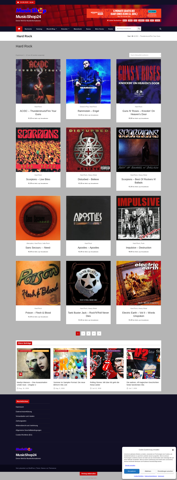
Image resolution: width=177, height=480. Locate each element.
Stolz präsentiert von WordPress (25, 468)
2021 (152, 20)
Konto (110, 29)
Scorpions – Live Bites (38, 179)
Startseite (28, 29)
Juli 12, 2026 (96, 388)
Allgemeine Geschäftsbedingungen (28, 430)
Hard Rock (38, 107)
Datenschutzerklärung (151, 476)
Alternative (30, 243)
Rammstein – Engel (88, 111)
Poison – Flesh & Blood (38, 312)
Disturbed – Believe (88, 179)
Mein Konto (99, 29)
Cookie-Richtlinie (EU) (24, 435)
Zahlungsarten (21, 421)
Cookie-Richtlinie (139, 476)
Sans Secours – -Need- (38, 247)
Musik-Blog (51, 29)
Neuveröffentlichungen (40, 350)
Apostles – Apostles (88, 247)
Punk (142, 243)
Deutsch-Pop (84, 107)
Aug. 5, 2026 (60, 388)
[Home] (19, 29)
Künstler (64, 29)
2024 (135, 20)
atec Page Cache (92, 478)
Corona (157, 20)
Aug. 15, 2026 (24, 388)
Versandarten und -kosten (25, 416)
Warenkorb (78, 29)
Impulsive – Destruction (138, 247)
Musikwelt (132, 350)
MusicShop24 (28, 16)
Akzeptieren (132, 471)
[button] (173, 450)
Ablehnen (148, 471)
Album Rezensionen (25, 350)
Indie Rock (46, 243)
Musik (125, 20)
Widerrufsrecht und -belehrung (27, 425)
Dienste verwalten (130, 465)
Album (130, 20)
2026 (147, 20)
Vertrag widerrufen (88, 473)
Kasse (88, 29)
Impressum (161, 476)
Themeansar (52, 468)
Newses (43, 468)
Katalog (39, 29)
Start (129, 36)
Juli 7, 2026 (133, 388)
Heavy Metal (92, 175)
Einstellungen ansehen (165, 471)
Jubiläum (141, 20)
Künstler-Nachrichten (113, 350)
